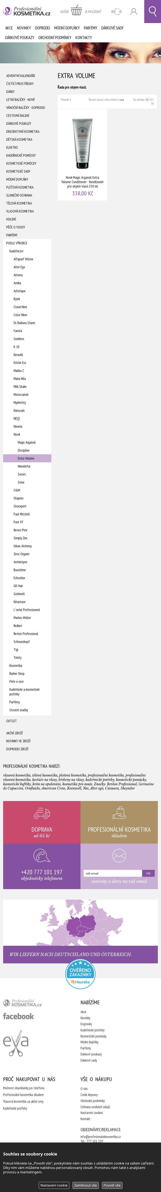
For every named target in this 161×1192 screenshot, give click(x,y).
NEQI (17, 418)
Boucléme (20, 570)
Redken (18, 625)
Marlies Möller (22, 617)
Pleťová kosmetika (20, 187)
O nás (84, 1088)
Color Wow (20, 315)
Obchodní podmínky (54, 37)
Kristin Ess (20, 362)
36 (152, 103)
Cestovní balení (17, 115)
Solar (21, 482)
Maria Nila (20, 378)
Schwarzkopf (22, 641)
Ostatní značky (18, 710)
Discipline (24, 450)
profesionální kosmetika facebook (18, 1016)
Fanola (18, 330)
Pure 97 (18, 522)
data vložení (111, 100)
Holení (11, 219)
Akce (9, 28)
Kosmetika (15, 665)
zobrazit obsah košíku (81, 11)
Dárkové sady (112, 28)
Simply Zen (20, 538)
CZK (117, 11)
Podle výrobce (16, 243)
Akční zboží (14, 733)
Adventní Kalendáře (20, 75)
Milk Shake (20, 386)
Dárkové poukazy (19, 37)
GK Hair (18, 586)
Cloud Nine (20, 307)
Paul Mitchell (22, 514)
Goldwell (19, 593)
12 (151, 100)
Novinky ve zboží (18, 741)
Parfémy (90, 28)
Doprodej (42, 28)
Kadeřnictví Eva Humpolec (15, 1043)
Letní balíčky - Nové (20, 99)
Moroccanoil (21, 394)
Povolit (112, 1185)
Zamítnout (85, 1185)
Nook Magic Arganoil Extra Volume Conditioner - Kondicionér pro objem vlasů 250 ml (83, 155)
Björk (17, 299)
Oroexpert (20, 506)
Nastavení (54, 1185)
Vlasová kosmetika (20, 211)
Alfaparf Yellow (23, 259)
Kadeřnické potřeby (92, 1030)
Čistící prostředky (20, 83)
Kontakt (85, 1118)
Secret (22, 474)
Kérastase (20, 601)
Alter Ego (19, 267)
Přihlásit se (133, 11)
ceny (121, 100)
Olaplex (18, 498)
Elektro (12, 147)
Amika (17, 283)
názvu (100, 100)
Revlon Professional (26, 633)
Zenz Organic (22, 554)
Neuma (18, 426)
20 (146, 100)
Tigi (16, 649)
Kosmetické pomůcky (21, 163)
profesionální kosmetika (29, 1004)
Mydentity (20, 402)
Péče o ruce (16, 681)
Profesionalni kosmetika (80, 974)
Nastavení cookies (91, 1112)
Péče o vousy (15, 227)
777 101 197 (95, 1141)
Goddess (19, 338)
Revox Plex (20, 530)
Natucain (19, 410)
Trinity (17, 657)
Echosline (19, 578)
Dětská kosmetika (19, 139)
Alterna (18, 275)
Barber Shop (17, 673)
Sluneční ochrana (19, 195)
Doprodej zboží (17, 749)
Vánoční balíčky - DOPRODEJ (25, 107)
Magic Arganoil (27, 442)
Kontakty (83, 37)
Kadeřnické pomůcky (21, 155)
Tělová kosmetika (19, 203)
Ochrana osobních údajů (95, 1107)
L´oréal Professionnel (27, 609)
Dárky (10, 91)
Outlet (11, 721)
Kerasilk (18, 354)
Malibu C (19, 370)
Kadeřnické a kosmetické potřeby (24, 691)
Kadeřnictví (16, 251)
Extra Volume (26, 458)
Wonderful (24, 466)
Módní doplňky (67, 28)
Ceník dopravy (89, 1094)
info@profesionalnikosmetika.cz (100, 1136)
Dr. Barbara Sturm (24, 322)
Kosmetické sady (18, 171)
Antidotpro (20, 562)
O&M (17, 490)
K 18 (16, 346)
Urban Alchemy (23, 546)
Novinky (24, 28)
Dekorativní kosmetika (22, 131)
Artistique (20, 291)
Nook (17, 434)
